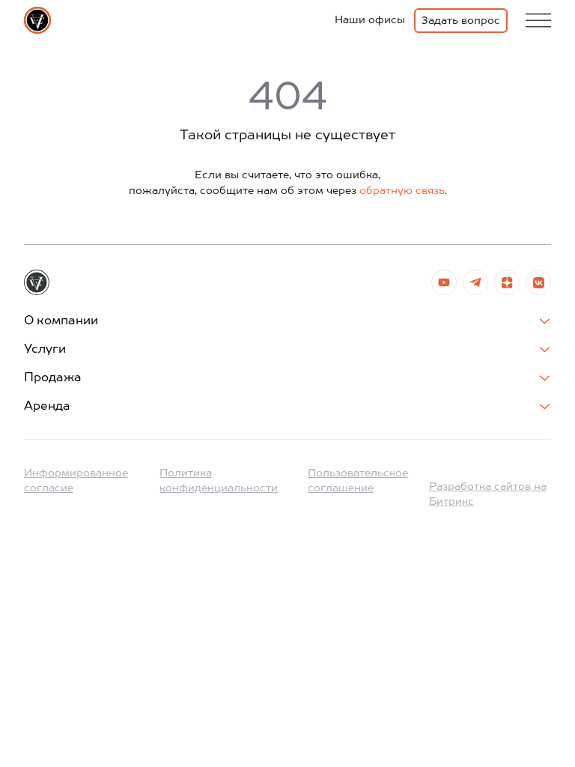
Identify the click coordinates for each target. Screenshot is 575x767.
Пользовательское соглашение (358, 481)
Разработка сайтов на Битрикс (488, 494)
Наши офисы (370, 20)
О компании (61, 321)
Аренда (47, 407)
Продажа (53, 378)
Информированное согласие (76, 481)
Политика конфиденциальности (218, 481)
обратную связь (402, 191)
